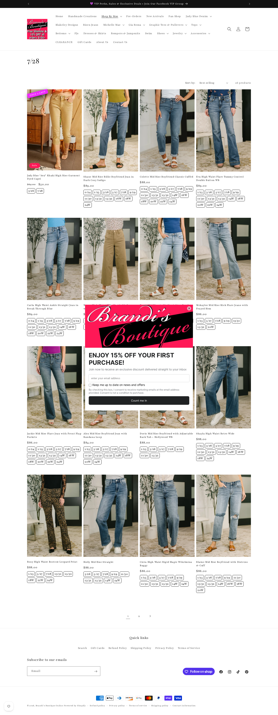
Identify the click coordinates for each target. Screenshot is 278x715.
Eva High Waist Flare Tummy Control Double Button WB (220, 178)
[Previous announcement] (28, 4)
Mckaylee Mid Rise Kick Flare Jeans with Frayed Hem (222, 306)
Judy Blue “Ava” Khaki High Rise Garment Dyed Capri (53, 177)
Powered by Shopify (75, 705)
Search (82, 647)
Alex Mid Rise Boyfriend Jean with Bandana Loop (105, 435)
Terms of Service (189, 647)
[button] (111, 16)
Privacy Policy (164, 647)
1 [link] (128, 616)
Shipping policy (160, 705)
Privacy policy (117, 705)
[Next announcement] (249, 4)
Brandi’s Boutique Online (49, 705)
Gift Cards (98, 647)
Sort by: (190, 82)
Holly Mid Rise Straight (98, 562)
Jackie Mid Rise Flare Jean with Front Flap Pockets (54, 435)
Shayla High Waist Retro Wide (215, 433)
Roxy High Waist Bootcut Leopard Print (52, 561)
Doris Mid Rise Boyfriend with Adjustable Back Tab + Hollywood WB (166, 435)
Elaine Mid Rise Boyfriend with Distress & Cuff (222, 563)
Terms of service (138, 705)
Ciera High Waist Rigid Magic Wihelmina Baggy (166, 563)
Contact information (184, 705)
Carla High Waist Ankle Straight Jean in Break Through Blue (52, 306)
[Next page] (150, 616)
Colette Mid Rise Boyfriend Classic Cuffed (166, 176)
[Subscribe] (95, 671)
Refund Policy (117, 647)
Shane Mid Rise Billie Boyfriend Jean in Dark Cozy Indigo (108, 178)
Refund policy (97, 705)
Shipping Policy (141, 647)
